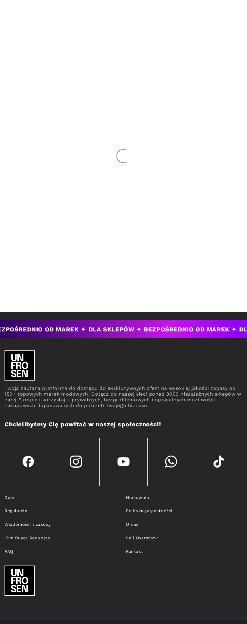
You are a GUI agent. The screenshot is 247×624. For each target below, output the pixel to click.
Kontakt (134, 551)
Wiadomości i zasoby (28, 524)
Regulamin (16, 510)
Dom (9, 497)
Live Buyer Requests (27, 537)
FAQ (9, 551)
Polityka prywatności (149, 510)
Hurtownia (137, 497)
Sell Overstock (142, 537)
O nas (132, 524)
